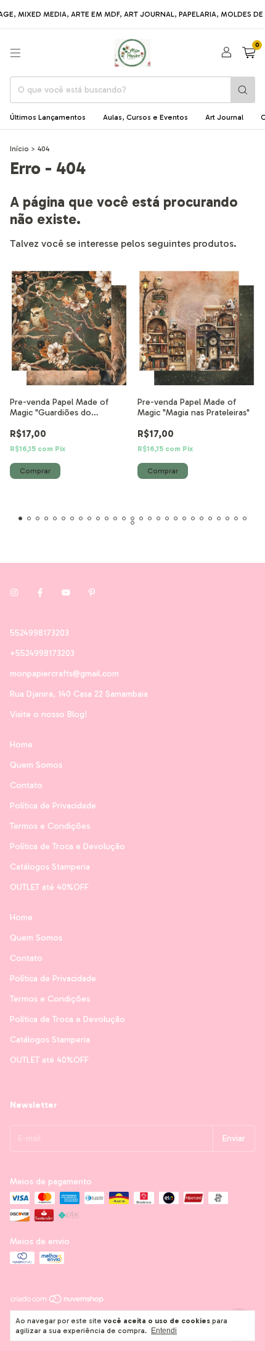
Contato (26, 785)
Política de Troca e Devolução (67, 846)
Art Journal (224, 117)
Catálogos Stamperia (50, 867)
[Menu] (15, 53)
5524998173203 (39, 633)
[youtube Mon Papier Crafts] (66, 593)
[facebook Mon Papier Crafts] (40, 593)
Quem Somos (36, 765)
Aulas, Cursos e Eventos (145, 117)
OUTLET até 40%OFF (49, 887)
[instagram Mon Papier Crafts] (14, 593)
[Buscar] (242, 90)
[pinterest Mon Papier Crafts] (92, 593)
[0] (248, 53)
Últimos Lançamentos (48, 117)
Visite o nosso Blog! (48, 714)
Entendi (164, 1330)
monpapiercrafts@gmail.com (64, 673)
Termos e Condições (50, 826)
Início (19, 148)
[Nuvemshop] (57, 1301)
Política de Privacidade (53, 805)
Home (21, 744)
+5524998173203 (42, 653)
